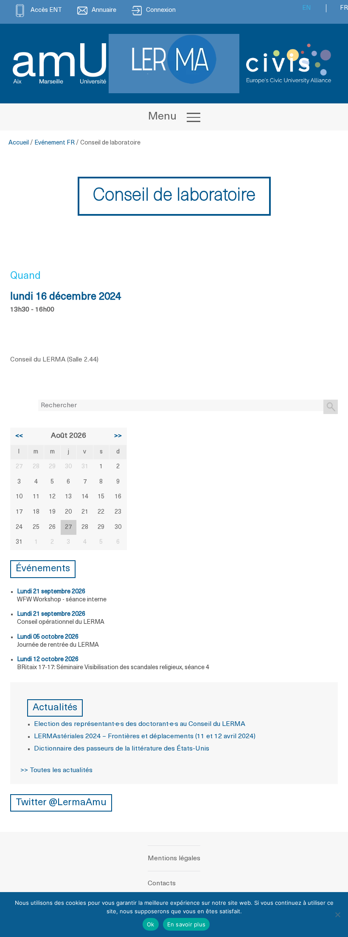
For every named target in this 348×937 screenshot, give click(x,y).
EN (306, 8)
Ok (150, 924)
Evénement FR (54, 143)
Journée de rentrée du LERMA (58, 645)
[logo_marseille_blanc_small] (59, 63)
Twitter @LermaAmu (61, 803)
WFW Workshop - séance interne (62, 600)
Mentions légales (174, 858)
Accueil (18, 143)
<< (19, 436)
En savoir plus (186, 924)
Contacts (162, 883)
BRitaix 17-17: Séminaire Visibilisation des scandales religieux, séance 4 (113, 668)
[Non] (337, 914)
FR (344, 8)
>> (118, 436)
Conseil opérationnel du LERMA (60, 622)
